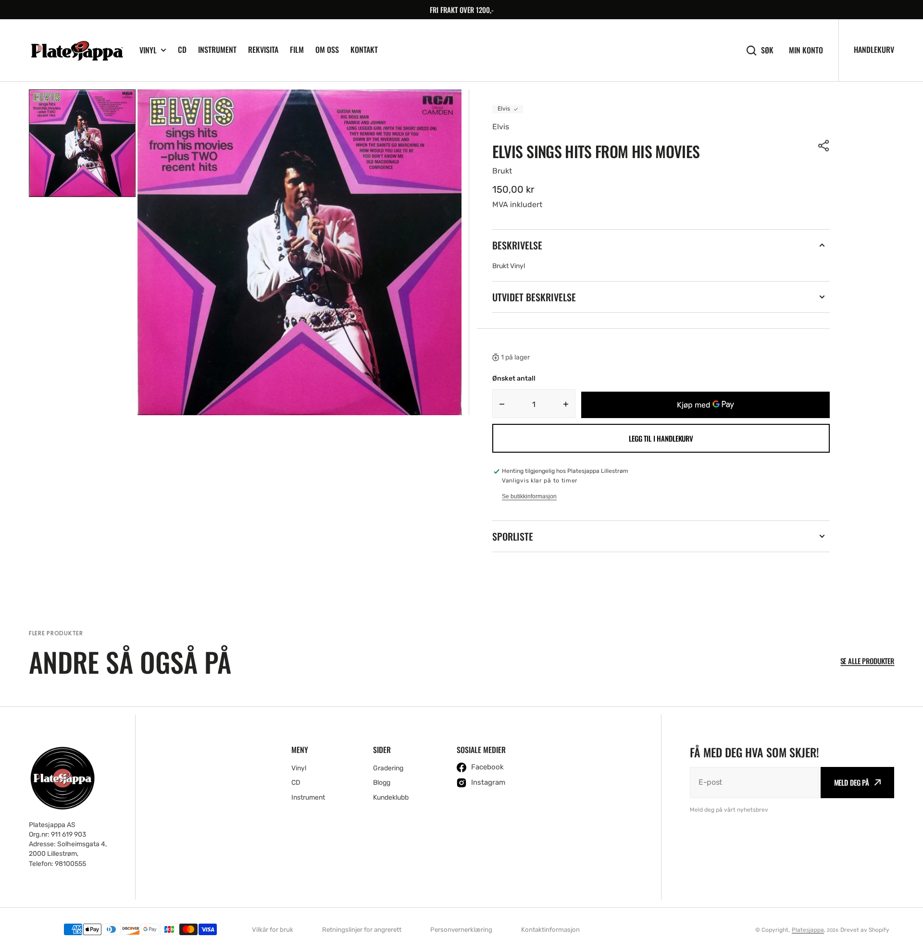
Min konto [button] (806, 50)
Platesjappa (808, 929)
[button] (824, 145)
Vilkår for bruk (272, 929)
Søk (767, 50)
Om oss (327, 49)
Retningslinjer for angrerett (361, 929)
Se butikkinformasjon (529, 496)
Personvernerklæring (461, 929)
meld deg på (851, 782)
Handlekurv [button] (874, 49)
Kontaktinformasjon (550, 929)
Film (297, 49)
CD (182, 49)
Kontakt (364, 49)
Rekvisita (263, 49)
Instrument (217, 49)
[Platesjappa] (77, 50)
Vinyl (148, 50)
